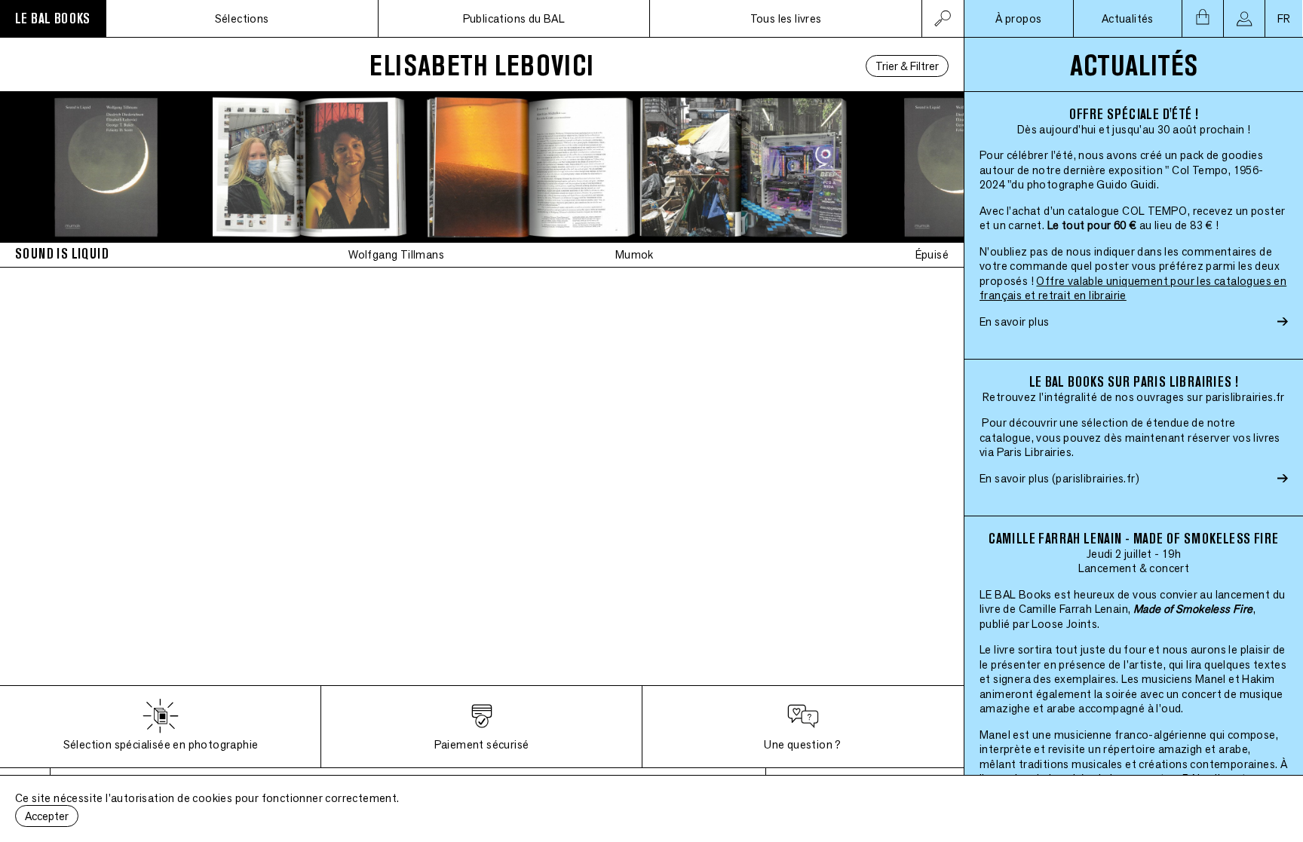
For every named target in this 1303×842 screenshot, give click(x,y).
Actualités (1128, 18)
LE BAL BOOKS (52, 18)
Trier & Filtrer (907, 66)
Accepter (47, 816)
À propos (1018, 18)
